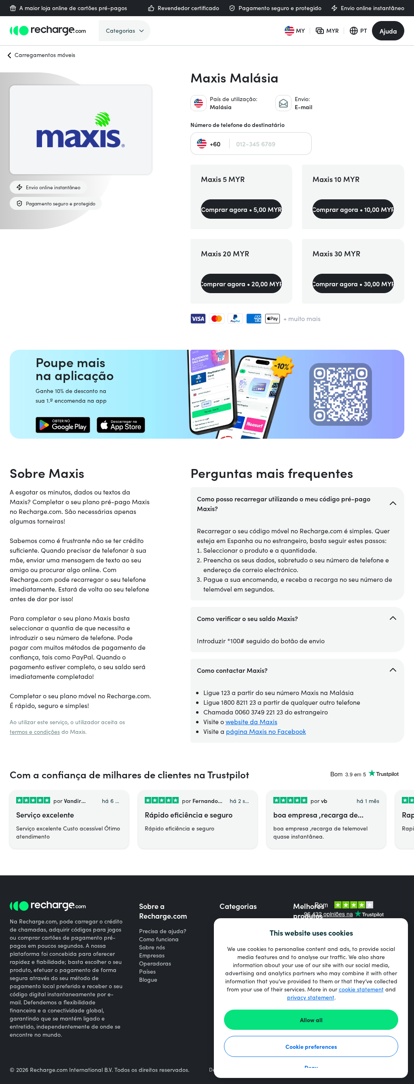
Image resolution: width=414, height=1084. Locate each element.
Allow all (311, 1020)
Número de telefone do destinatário (237, 125)
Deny (311, 1067)
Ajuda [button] (388, 30)
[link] (63, 425)
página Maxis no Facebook (266, 731)
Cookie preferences (311, 1046)
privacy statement (310, 997)
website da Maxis (251, 721)
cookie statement (361, 989)
